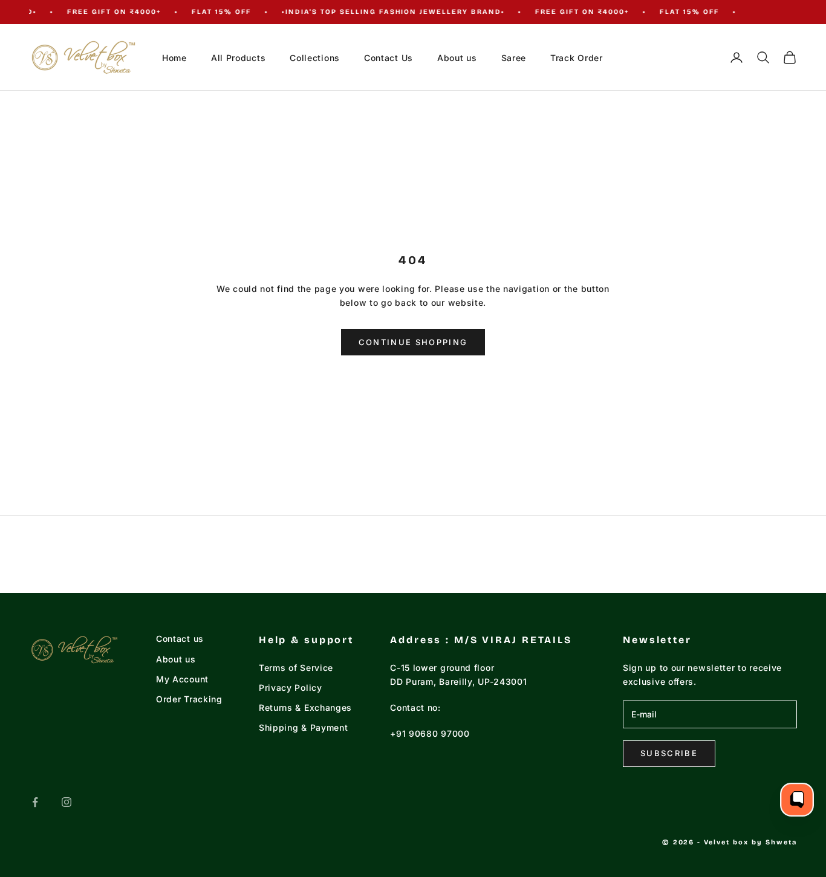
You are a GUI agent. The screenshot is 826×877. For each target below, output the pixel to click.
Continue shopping (413, 342)
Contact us (180, 638)
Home (174, 58)
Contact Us (388, 58)
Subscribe (669, 753)
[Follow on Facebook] (35, 802)
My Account (182, 679)
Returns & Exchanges (305, 707)
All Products (238, 58)
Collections (315, 58)
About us (457, 58)
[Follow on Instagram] (66, 802)
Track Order (576, 58)
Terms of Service (296, 667)
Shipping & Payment (303, 727)
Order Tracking (189, 699)
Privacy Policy (290, 687)
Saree (514, 58)
